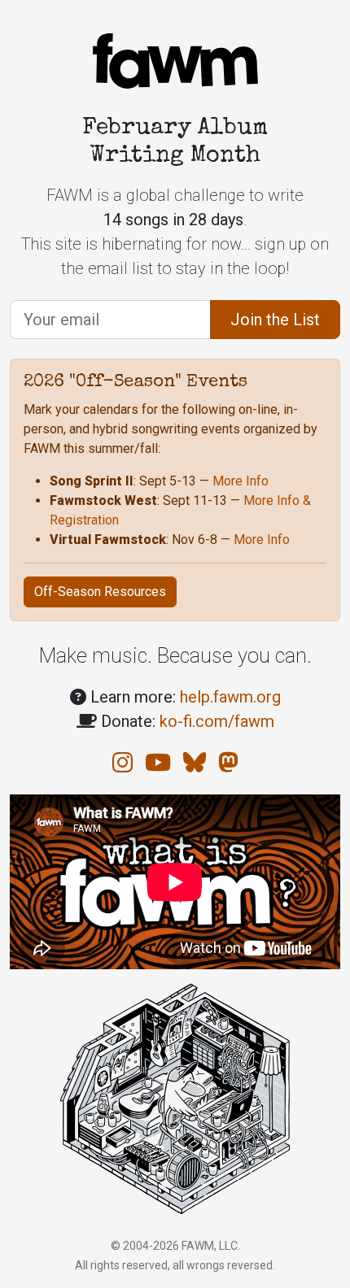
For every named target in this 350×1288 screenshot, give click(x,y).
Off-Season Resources (100, 591)
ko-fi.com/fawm (217, 721)
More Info (240, 481)
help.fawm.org (230, 697)
